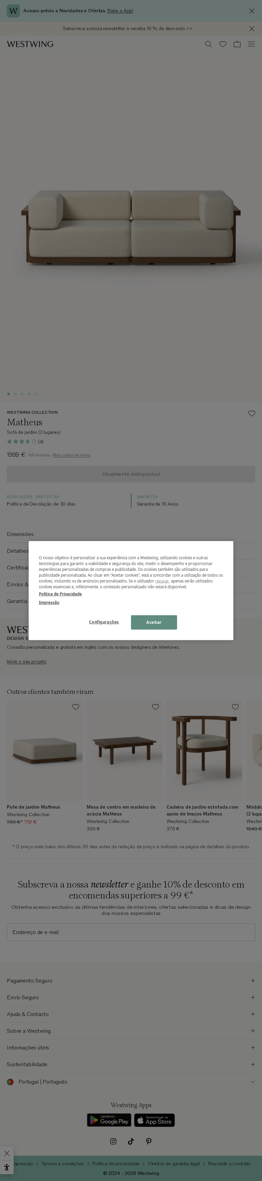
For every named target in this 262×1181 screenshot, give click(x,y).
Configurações (104, 621)
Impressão (49, 602)
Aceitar (154, 622)
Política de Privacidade (60, 593)
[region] (131, 590)
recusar (162, 580)
